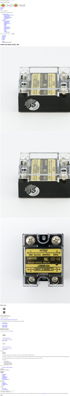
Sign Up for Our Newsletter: (4, 369)
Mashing (3, 20)
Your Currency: (2, 0)
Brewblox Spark (6, 15)
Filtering (5, 24)
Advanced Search (5, 384)
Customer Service (5, 376)
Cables (5, 19)
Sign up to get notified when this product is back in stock (8, 319)
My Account (4, 35)
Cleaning (5, 31)
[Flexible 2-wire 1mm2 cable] (4, 345)
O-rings (5, 29)
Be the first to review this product (7, 367)
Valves (5, 26)
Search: (1, 33)
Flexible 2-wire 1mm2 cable (6, 346)
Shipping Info (4, 374)
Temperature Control (5, 14)
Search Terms (4, 383)
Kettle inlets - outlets (7, 23)
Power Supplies (6, 18)
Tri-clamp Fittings (7, 32)
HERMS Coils (6, 22)
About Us (3, 375)
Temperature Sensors (7, 16)
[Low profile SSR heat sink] (4, 336)
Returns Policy (4, 377)
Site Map (3, 382)
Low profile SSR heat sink (6, 338)
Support (3, 385)
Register (3, 38)
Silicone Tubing (6, 28)
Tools (5, 30)
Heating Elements (7, 21)
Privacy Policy (4, 378)
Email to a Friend (4, 325)
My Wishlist (4, 36)
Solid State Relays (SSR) (8, 17)
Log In (3, 39)
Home (3, 41)
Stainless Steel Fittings (7, 27)
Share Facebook (4, 326)
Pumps (5, 25)
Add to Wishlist (4, 322)
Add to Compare (5, 323)
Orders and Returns (5, 389)
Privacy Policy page (44, 393)
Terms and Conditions (5, 379)
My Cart (3, 37)
